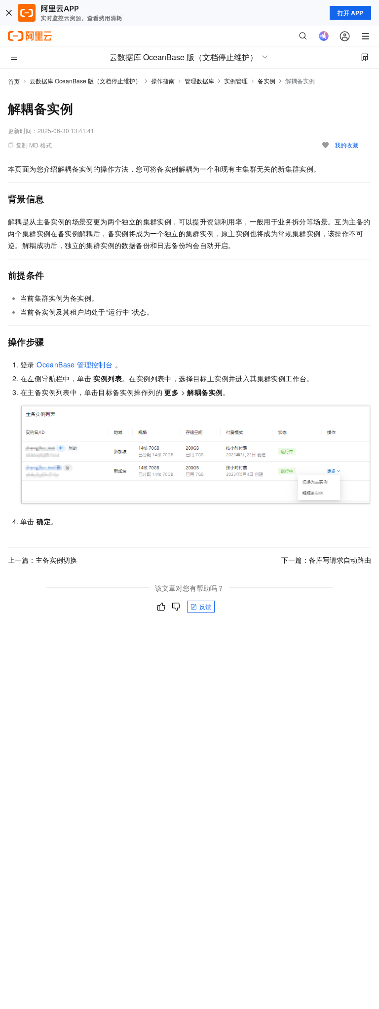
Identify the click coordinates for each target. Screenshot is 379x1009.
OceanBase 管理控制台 (75, 364)
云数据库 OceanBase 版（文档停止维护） (85, 80)
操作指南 (163, 80)
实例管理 (236, 80)
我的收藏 (346, 145)
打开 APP (350, 12)
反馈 (205, 606)
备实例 (266, 80)
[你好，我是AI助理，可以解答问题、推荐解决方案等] (323, 36)
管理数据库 (199, 80)
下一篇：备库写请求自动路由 (326, 560)
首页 (14, 81)
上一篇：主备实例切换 (42, 560)
